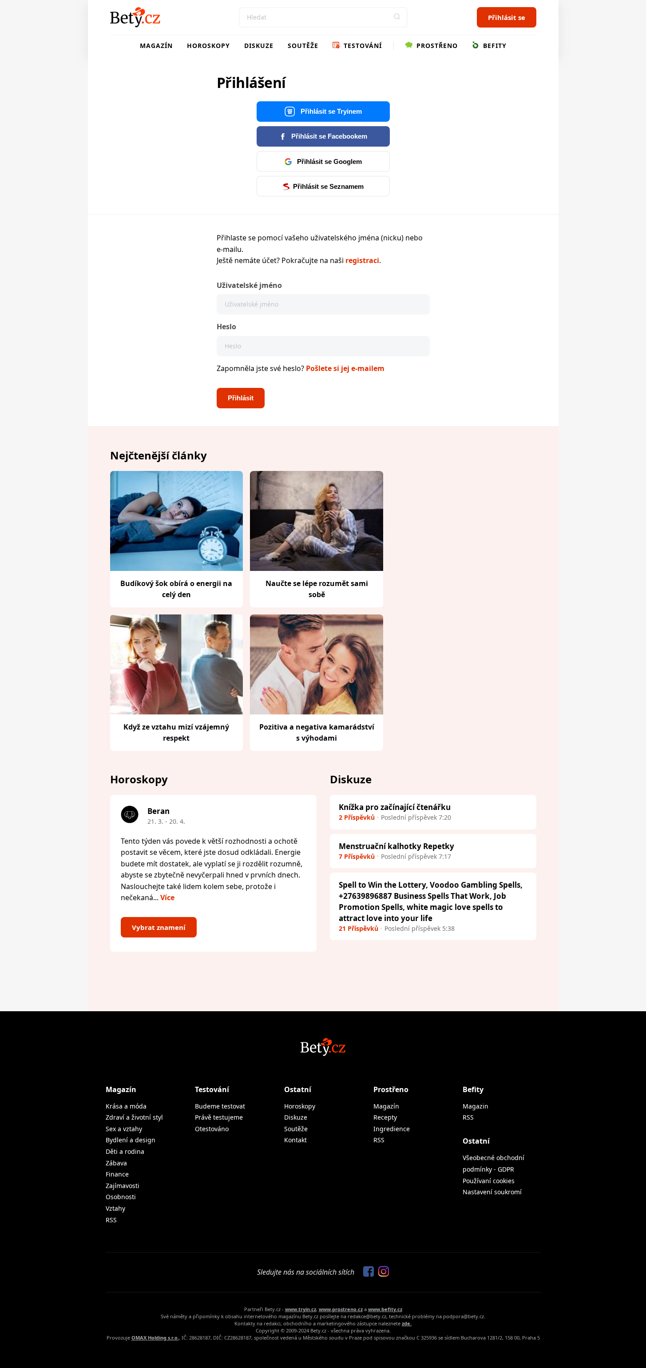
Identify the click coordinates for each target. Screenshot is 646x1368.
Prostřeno (436, 45)
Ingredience (391, 1129)
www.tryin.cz (300, 1309)
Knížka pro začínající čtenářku (395, 807)
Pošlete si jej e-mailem (345, 368)
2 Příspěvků (357, 817)
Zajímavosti (122, 1185)
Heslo (226, 326)
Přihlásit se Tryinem (330, 111)
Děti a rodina (125, 1151)
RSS (111, 1220)
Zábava (116, 1163)
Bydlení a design (130, 1140)
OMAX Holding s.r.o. (155, 1337)
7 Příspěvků (357, 856)
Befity (494, 45)
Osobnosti (121, 1197)
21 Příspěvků (358, 928)
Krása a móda (126, 1106)
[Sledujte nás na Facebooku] (366, 1272)
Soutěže (303, 45)
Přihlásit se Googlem (328, 161)
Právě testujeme (219, 1117)
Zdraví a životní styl (134, 1117)
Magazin (475, 1106)
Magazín (156, 45)
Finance (117, 1174)
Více (167, 897)
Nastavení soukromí (492, 1192)
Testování (361, 45)
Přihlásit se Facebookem (328, 136)
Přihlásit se (506, 17)
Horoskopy (208, 45)
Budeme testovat (220, 1106)
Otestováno (212, 1129)
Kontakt (295, 1140)
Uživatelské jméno (249, 285)
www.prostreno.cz (341, 1309)
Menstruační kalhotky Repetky (396, 846)
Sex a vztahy (124, 1129)
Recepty (385, 1117)
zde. (407, 1323)
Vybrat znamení (159, 927)
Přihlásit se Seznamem (328, 186)
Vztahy (115, 1208)
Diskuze (258, 45)
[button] (397, 17)
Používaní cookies (489, 1181)
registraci (362, 260)
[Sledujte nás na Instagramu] (381, 1272)
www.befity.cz (385, 1309)
